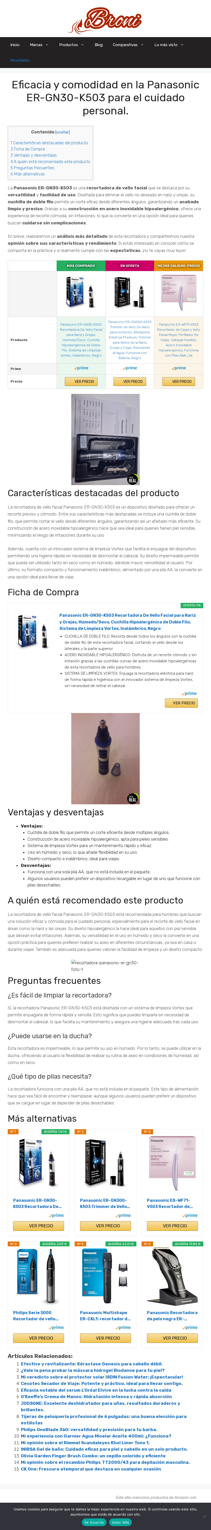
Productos (68, 45)
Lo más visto (166, 45)
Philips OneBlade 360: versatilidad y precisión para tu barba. (89, 1429)
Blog (99, 45)
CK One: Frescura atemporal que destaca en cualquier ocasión (91, 1469)
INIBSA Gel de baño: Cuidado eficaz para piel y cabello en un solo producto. (104, 1449)
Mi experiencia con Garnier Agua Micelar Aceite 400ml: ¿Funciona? (96, 1436)
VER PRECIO (84, 381)
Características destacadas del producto (49, 142)
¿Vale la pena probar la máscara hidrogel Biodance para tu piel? (93, 1370)
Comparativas (125, 45)
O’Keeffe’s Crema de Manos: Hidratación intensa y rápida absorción (96, 1396)
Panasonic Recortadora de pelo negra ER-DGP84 (172, 1316)
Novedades (20, 60)
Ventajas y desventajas (34, 155)
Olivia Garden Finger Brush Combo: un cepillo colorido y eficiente (93, 1455)
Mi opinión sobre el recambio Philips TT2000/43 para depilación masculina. (105, 1462)
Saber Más (120, 1522)
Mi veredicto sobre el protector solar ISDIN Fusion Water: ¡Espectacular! (102, 1377)
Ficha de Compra (28, 149)
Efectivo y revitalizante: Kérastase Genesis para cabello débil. (92, 1363)
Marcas (36, 45)
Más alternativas (28, 174)
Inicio (15, 45)
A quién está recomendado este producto (50, 161)
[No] (204, 1516)
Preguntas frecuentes (32, 167)
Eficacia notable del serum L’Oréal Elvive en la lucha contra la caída (96, 1390)
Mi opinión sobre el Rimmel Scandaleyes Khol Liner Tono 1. (85, 1442)
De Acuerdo (94, 1522)
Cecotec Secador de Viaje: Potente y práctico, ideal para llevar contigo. (102, 1383)
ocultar (62, 132)
